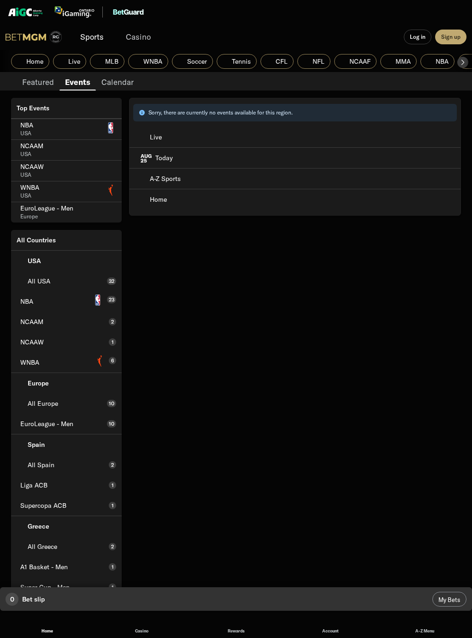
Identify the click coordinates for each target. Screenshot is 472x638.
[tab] (38, 81)
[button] (462, 62)
